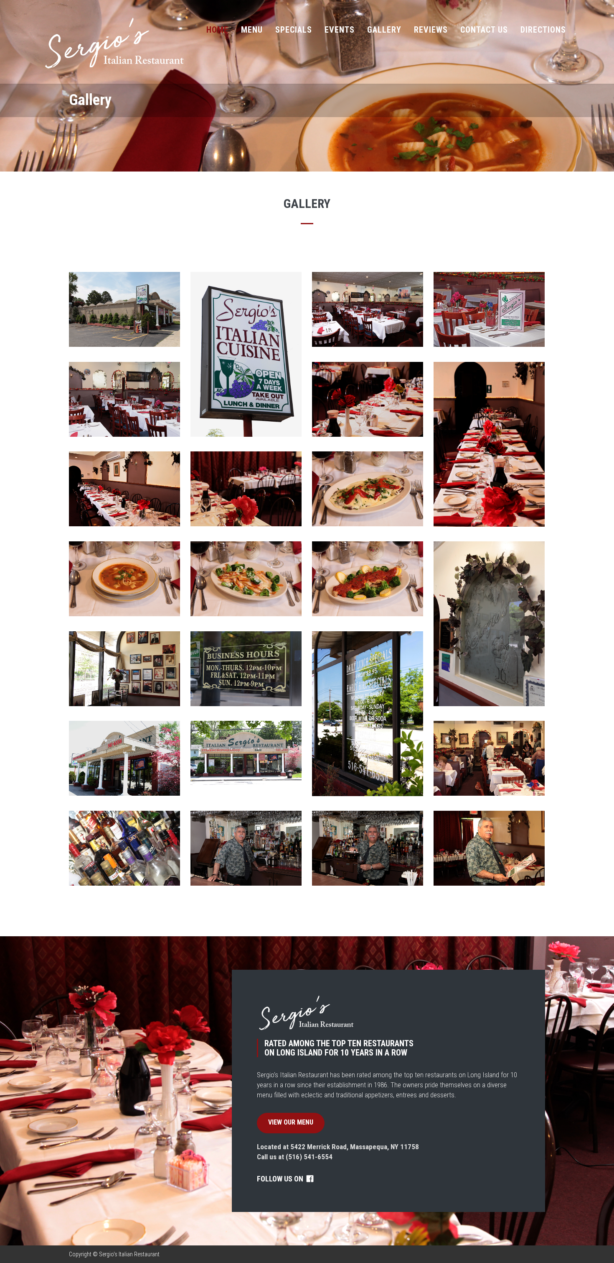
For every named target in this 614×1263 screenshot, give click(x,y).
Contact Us (484, 30)
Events (340, 30)
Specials (293, 30)
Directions (543, 30)
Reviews (431, 30)
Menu (252, 30)
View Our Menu (290, 1122)
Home (217, 30)
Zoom (124, 310)
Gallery (384, 30)
